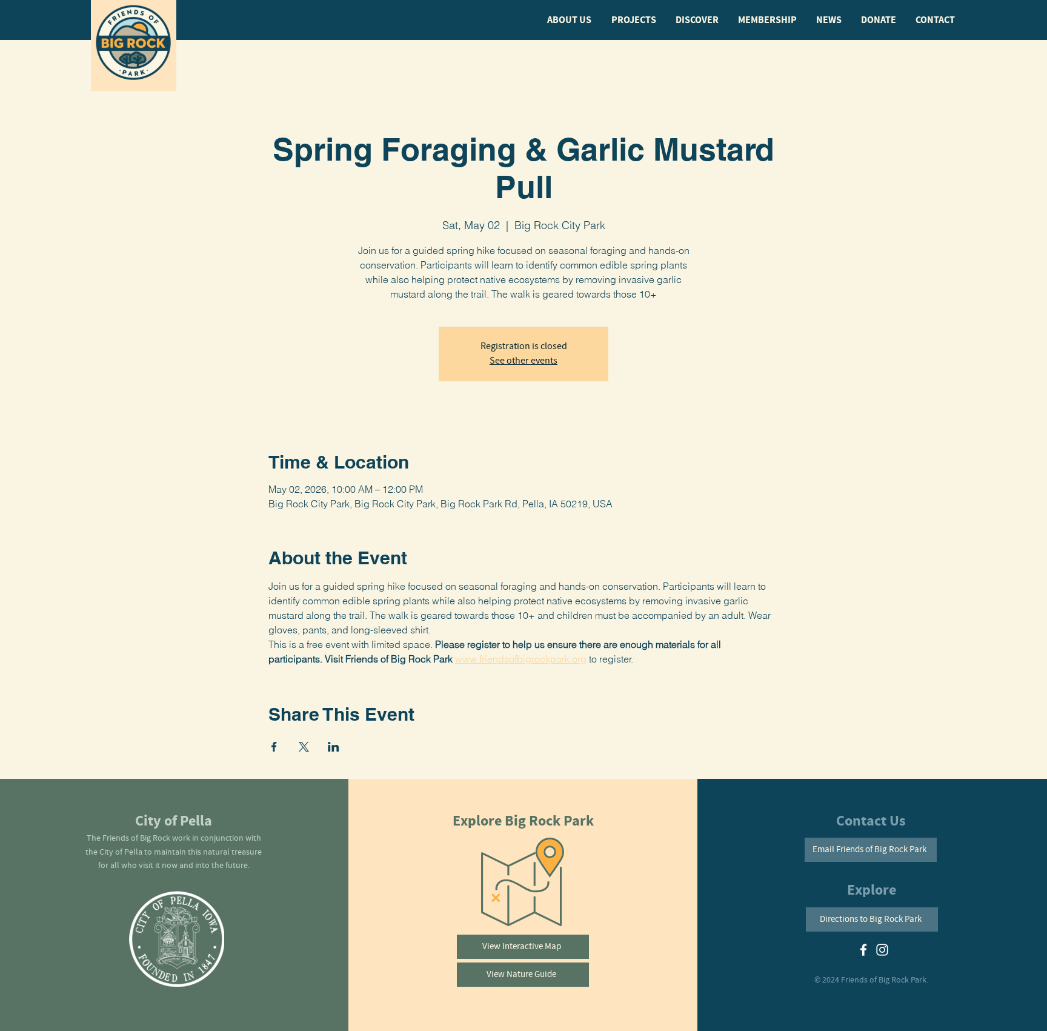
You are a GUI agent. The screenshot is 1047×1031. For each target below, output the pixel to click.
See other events (523, 361)
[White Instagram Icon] (882, 950)
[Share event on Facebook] (274, 747)
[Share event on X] (304, 747)
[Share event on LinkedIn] (333, 747)
